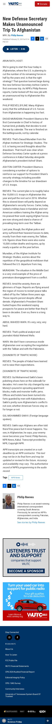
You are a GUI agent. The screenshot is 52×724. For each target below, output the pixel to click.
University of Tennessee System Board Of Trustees (23, 695)
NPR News (15, 478)
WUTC (13, 644)
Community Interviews (14, 689)
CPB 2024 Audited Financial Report (20, 672)
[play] (4, 720)
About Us (9, 649)
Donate (43, 4)
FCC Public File (11, 661)
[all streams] (48, 720)
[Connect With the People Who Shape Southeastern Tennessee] (26, 557)
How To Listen (11, 655)
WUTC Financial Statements (17, 666)
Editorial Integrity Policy (15, 678)
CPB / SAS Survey (13, 683)
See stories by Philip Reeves (31, 522)
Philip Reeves (17, 35)
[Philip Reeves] (9, 501)
